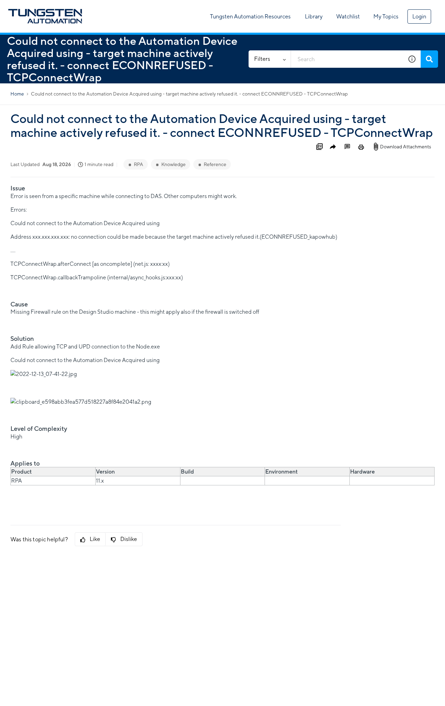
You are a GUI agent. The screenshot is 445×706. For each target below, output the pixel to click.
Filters (262, 59)
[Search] (429, 59)
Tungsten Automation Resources (250, 16)
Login (419, 16)
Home (17, 94)
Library (314, 16)
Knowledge (173, 164)
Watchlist (348, 16)
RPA (138, 164)
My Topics (385, 16)
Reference (215, 164)
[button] (412, 59)
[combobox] (347, 59)
